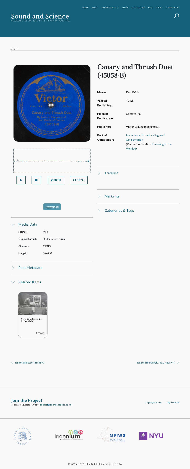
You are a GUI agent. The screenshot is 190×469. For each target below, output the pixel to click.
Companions (172, 8)
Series (159, 8)
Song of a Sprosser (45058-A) (29, 362)
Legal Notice (173, 402)
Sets (150, 8)
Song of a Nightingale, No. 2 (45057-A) (156, 362)
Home (85, 8)
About (95, 8)
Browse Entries (110, 8)
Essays (125, 8)
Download (52, 206)
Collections (138, 8)
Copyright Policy (153, 402)
